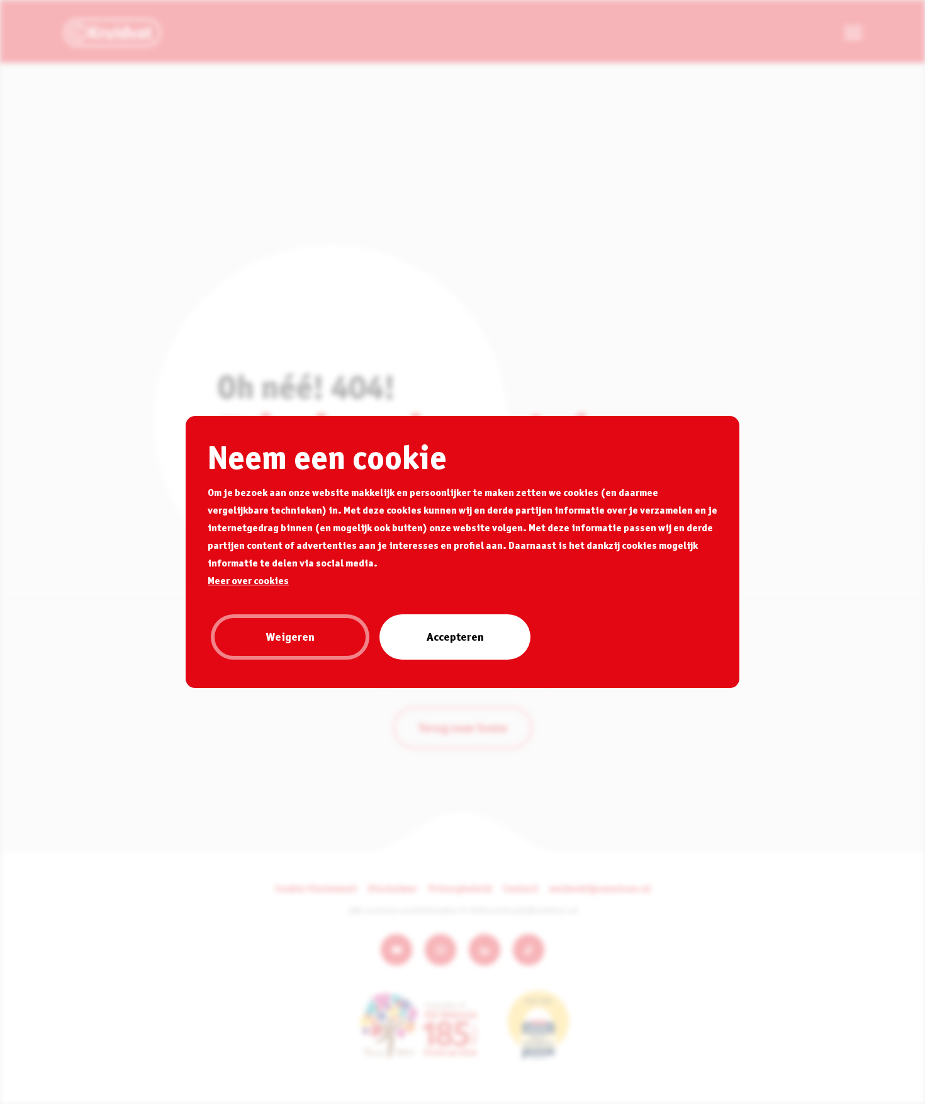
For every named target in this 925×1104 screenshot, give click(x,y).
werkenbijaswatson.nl (600, 888)
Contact (520, 888)
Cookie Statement (316, 888)
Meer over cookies (248, 580)
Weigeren (290, 636)
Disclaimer (392, 888)
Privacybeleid (460, 888)
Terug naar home (463, 727)
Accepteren (455, 636)
